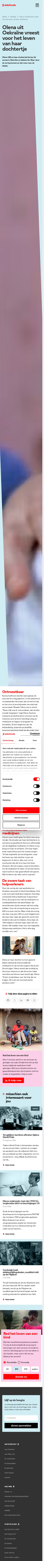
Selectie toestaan (21, 818)
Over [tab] (35, 740)
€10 (16, 1369)
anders (35, 1369)
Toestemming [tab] (8, 740)
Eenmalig (25, 1362)
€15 (25, 1369)
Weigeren (21, 825)
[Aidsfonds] (9, 5)
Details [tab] (21, 740)
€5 (7, 1369)
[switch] (36, 786)
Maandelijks (12, 1362)
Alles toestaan (21, 810)
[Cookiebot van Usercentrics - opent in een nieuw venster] (30, 734)
